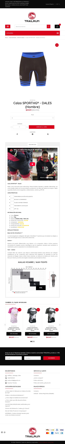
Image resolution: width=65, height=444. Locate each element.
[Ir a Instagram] (2, 432)
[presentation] (5, 324)
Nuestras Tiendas (12, 383)
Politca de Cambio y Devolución (42, 383)
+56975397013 (11, 378)
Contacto (36, 375)
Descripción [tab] (32, 144)
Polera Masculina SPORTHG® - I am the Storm (51, 329)
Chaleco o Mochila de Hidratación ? (14, 395)
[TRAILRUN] (32, 17)
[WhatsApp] (5, 432)
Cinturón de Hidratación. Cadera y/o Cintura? (17, 408)
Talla (32, 114)
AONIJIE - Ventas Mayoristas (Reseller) (44, 393)
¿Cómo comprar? (38, 378)
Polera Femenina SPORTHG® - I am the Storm (14, 329)
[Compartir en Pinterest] (32, 134)
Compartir (32, 132)
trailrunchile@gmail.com (14, 380)
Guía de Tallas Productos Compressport (15, 411)
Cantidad (19, 123)
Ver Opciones (14, 333)
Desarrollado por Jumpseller (45, 442)
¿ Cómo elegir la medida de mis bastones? (16, 397)
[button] (58, 4)
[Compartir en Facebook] (17, 134)
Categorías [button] (9, 33)
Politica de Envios (38, 380)
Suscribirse (51, 358)
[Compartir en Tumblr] (47, 134)
